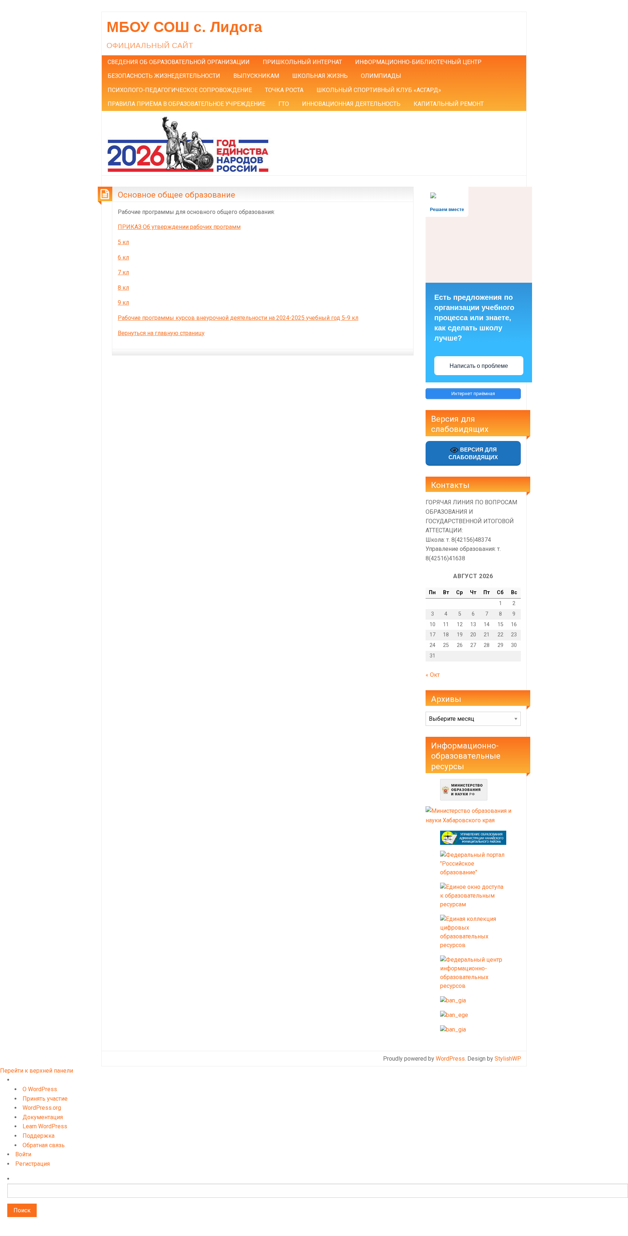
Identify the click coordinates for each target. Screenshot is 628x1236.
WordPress (450, 1058)
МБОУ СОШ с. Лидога (184, 27)
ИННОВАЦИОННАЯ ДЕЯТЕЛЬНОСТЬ (351, 103)
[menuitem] (317, 1204)
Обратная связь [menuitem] (44, 1145)
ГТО (283, 103)
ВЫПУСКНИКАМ (256, 75)
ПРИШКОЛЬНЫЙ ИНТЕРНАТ (302, 62)
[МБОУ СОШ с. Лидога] (188, 142)
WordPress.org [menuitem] (42, 1107)
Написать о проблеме (479, 366)
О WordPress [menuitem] (40, 1089)
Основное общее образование (176, 194)
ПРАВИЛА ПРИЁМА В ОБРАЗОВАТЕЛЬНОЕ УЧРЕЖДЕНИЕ (186, 103)
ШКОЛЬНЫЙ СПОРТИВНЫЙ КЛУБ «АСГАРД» (379, 90)
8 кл (123, 287)
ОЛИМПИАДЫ (381, 75)
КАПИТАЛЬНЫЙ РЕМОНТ (449, 103)
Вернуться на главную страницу (161, 333)
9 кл (123, 302)
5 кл (123, 242)
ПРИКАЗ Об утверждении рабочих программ (179, 226)
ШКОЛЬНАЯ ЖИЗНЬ (320, 75)
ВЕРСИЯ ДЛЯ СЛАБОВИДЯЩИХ (473, 453)
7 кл (123, 272)
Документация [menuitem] (43, 1117)
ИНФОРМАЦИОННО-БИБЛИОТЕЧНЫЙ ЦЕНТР (418, 62)
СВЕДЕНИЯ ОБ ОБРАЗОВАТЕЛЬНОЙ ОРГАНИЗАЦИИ (179, 62)
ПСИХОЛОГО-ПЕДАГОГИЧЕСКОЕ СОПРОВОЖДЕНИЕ (180, 90)
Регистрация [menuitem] (32, 1163)
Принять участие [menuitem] (45, 1098)
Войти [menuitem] (23, 1154)
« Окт (433, 674)
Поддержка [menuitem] (39, 1135)
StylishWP (508, 1058)
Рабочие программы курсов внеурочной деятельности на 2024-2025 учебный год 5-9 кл (238, 317)
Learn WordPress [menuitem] (45, 1126)
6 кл (123, 257)
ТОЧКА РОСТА (284, 90)
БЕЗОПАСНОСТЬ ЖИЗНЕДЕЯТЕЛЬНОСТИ (164, 75)
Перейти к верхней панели (36, 1070)
